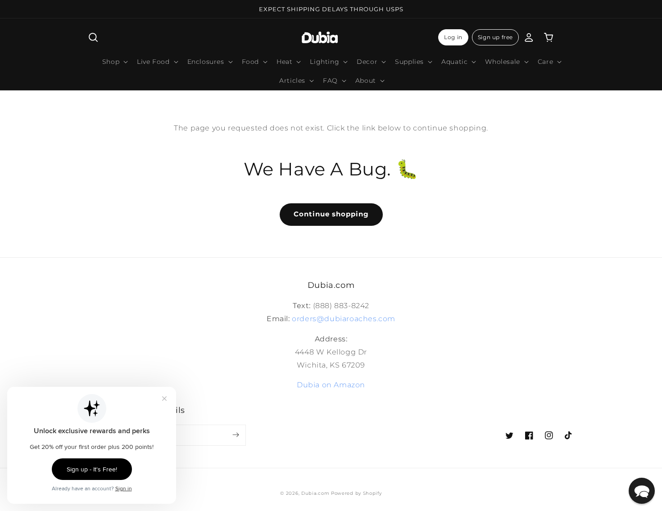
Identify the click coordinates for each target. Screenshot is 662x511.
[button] (93, 37)
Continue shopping (331, 214)
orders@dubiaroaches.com (343, 318)
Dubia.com (315, 493)
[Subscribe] (235, 435)
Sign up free (495, 37)
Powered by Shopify (356, 493)
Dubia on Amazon (331, 385)
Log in (453, 37)
